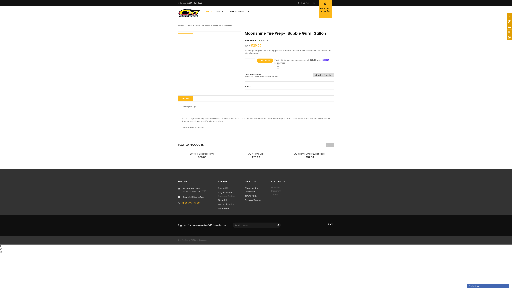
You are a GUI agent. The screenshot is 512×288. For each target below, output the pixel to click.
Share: (248, 86)
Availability (250, 40)
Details (185, 98)
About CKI (222, 200)
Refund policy (224, 208)
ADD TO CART (295, 282)
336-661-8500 (195, 3)
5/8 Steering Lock (256, 154)
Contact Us (223, 188)
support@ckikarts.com (193, 197)
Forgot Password (225, 192)
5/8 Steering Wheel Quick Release (309, 154)
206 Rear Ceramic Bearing (202, 154)
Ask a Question (325, 75)
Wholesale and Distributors (251, 190)
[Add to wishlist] (278, 66)
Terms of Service (226, 204)
